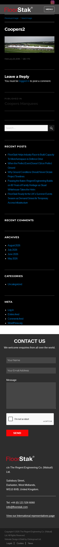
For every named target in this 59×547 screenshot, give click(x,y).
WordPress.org (15, 323)
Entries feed (13, 314)
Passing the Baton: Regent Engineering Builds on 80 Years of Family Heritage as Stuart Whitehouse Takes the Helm (30, 185)
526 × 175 (26, 59)
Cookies (20, 543)
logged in (24, 81)
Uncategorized (15, 284)
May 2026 (12, 258)
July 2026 (12, 249)
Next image (26, 18)
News (30, 543)
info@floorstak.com (17, 507)
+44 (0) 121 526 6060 (23, 502)
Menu (49, 9)
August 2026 (14, 245)
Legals (9, 543)
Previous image (11, 18)
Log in (11, 310)
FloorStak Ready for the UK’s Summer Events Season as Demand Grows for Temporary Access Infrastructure (30, 198)
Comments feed (15, 318)
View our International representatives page (30, 515)
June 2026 (13, 254)
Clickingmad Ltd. (34, 539)
